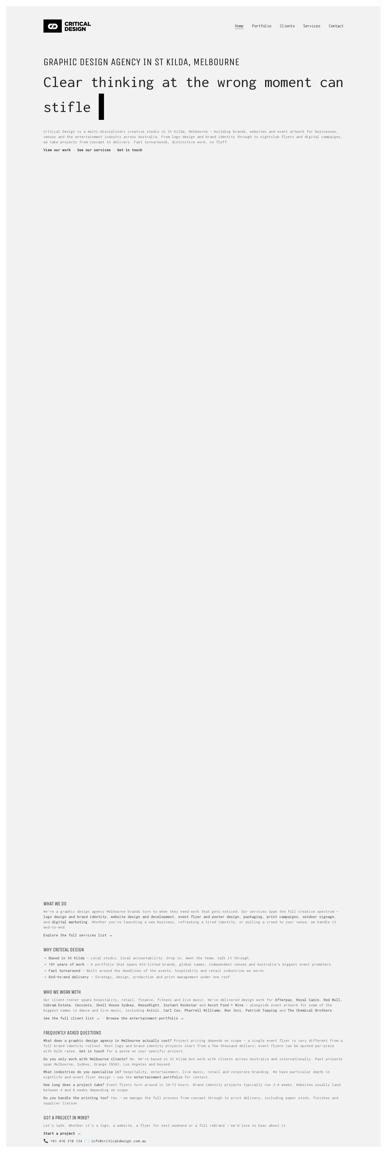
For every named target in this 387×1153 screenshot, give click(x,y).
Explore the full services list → (78, 935)
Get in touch (92, 1051)
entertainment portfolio (158, 1077)
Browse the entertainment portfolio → (145, 1018)
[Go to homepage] (67, 26)
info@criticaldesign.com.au (118, 1141)
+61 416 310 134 (66, 1141)
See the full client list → (71, 1018)
